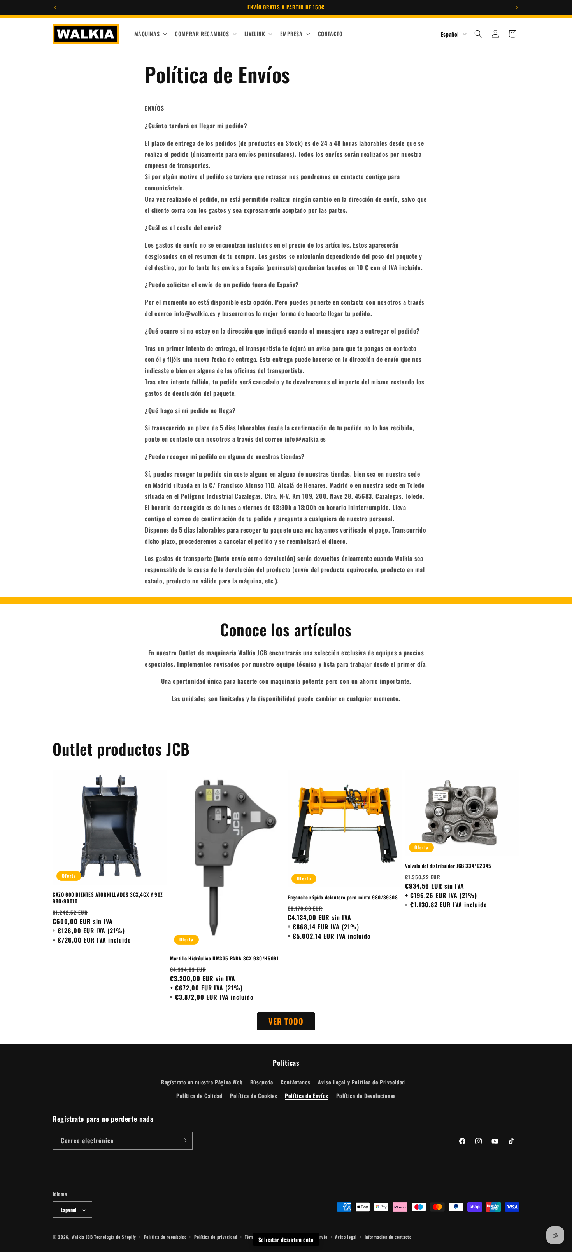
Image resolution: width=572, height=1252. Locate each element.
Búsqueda (261, 1082)
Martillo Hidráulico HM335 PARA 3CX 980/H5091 (224, 958)
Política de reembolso (165, 1237)
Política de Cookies (253, 1096)
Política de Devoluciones (366, 1096)
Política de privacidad (215, 1237)
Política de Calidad (199, 1096)
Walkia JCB (82, 1237)
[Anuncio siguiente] (516, 7)
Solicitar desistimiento (286, 1239)
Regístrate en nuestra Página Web (201, 1082)
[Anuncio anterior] (55, 7)
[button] (150, 34)
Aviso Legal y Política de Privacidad (361, 1082)
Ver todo (286, 1021)
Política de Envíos (306, 1096)
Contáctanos (296, 1082)
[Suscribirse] (183, 1140)
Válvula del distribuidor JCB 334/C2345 (448, 866)
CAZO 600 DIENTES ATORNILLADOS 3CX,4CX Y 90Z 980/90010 (108, 898)
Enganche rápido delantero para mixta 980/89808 (343, 897)
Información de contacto (388, 1237)
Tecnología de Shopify (115, 1237)
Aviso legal (346, 1237)
